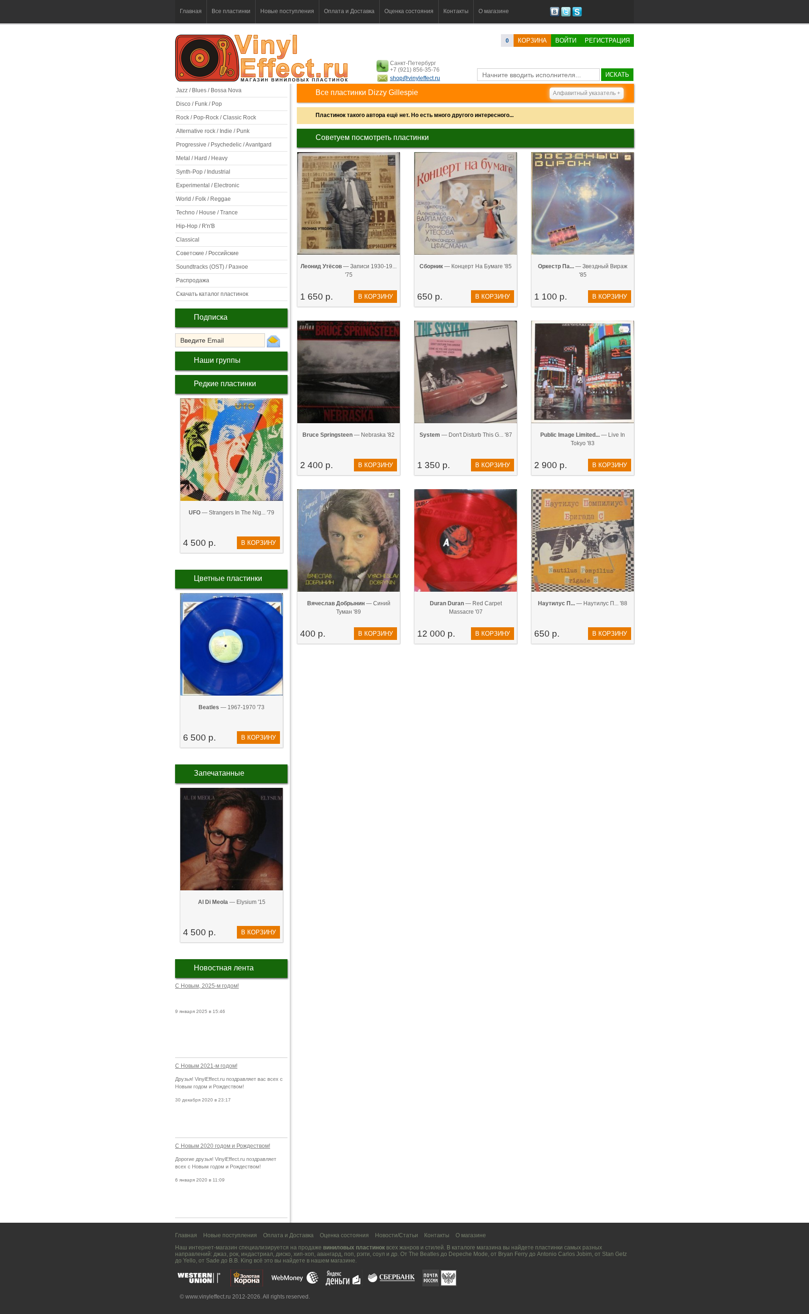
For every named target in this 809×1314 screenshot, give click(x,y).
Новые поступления (287, 11)
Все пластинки (231, 11)
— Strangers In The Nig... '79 (231, 512)
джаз (220, 1254)
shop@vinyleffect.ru (415, 78)
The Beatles (424, 1254)
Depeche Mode (468, 1254)
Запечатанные (219, 773)
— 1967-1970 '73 (232, 707)
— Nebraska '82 (348, 435)
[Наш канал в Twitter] (566, 15)
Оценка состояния (409, 11)
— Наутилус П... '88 (582, 603)
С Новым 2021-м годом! (206, 1066)
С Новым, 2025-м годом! (207, 986)
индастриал (257, 1254)
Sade (213, 1260)
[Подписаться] (273, 341)
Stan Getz (614, 1254)
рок (233, 1254)
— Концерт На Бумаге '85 (465, 266)
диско (283, 1254)
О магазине (493, 11)
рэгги (363, 1254)
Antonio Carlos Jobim (564, 1254)
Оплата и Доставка (349, 11)
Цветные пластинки (228, 578)
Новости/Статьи (396, 1235)
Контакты (456, 11)
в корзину (258, 542)
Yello (189, 1260)
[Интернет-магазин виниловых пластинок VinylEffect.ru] (262, 79)
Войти (565, 40)
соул (379, 1254)
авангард (329, 1254)
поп (349, 1254)
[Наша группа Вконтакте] (554, 15)
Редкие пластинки (225, 384)
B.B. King (240, 1260)
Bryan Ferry (513, 1254)
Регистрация (607, 40)
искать (617, 74)
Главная (191, 11)
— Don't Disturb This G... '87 (465, 435)
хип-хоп (304, 1254)
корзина (532, 40)
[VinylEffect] (577, 15)
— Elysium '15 (231, 902)
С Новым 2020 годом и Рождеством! (222, 1146)
